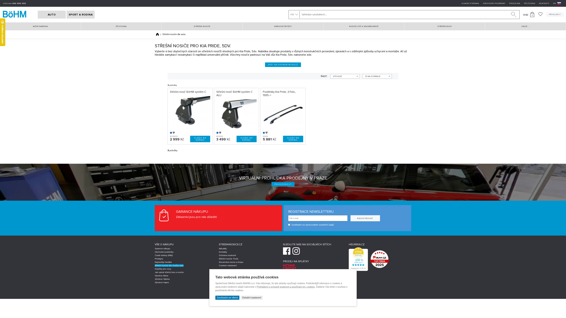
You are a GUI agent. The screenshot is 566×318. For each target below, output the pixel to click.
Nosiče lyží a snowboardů (364, 26)
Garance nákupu (162, 248)
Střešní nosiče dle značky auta (169, 265)
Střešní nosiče (202, 26)
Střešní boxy (444, 26)
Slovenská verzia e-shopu (231, 262)
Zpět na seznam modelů (283, 65)
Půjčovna (529, 3)
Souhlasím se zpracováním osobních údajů (313, 224)
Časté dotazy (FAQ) (164, 255)
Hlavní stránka (470, 3)
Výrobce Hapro (162, 282)
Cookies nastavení (228, 265)
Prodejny (159, 258)
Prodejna (514, 3)
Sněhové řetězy (283, 26)
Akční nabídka (40, 26)
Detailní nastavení (251, 297)
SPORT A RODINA (81, 14)
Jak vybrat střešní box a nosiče (169, 272)
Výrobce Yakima (162, 279)
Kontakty (544, 3)
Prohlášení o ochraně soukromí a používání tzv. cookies (286, 287)
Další (525, 26)
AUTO (52, 14)
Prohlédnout (283, 184)
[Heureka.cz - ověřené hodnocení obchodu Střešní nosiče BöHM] (358, 270)
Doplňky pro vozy (163, 269)
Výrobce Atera (161, 275)
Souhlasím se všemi (227, 297)
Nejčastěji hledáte (163, 262)
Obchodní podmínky (494, 3)
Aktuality (223, 248)
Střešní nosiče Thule (228, 258)
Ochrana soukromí (227, 255)
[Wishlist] (540, 15)
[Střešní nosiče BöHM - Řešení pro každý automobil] (14, 14)
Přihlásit (555, 14)
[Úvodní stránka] (157, 34)
